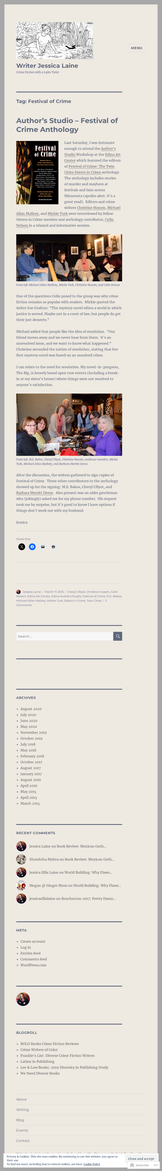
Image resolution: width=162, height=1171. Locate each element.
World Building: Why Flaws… (88, 872)
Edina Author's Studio (66, 596)
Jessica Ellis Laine (43, 872)
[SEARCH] (117, 636)
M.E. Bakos (114, 596)
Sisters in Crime (74, 600)
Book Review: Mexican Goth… (82, 846)
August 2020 (31, 709)
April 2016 (28, 786)
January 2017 (31, 774)
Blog (20, 1120)
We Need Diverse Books (40, 1073)
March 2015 (30, 803)
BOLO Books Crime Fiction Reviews (49, 1044)
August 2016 (30, 780)
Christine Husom (91, 208)
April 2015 (28, 797)
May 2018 (28, 750)
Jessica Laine (32, 591)
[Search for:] (64, 636)
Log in (25, 947)
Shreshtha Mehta (44, 859)
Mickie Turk (58, 213)
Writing (22, 1110)
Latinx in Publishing (37, 1061)
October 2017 (31, 762)
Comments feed (33, 959)
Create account (32, 941)
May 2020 (28, 726)
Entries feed (30, 953)
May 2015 (28, 791)
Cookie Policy (92, 1164)
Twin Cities (94, 600)
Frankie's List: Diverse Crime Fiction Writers (57, 1055)
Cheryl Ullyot (76, 591)
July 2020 (28, 715)
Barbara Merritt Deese (34, 493)
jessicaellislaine (42, 898)
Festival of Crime (93, 596)
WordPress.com (33, 965)
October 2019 (31, 738)
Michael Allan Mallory (31, 600)
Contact (23, 1141)
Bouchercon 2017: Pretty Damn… (88, 898)
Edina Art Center (38, 596)
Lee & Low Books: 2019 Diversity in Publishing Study (64, 1067)
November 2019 (33, 732)
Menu (137, 48)
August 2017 (30, 768)
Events (22, 1130)
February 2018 (32, 756)
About (21, 1099)
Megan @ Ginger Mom (48, 885)
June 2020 (28, 721)
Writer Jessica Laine (47, 65)
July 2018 (27, 744)
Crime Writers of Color (39, 1050)
